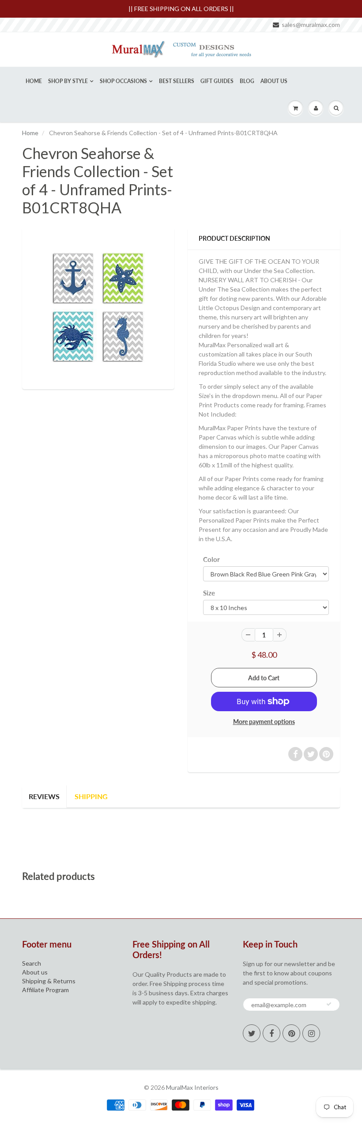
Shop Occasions (123, 81)
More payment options (264, 721)
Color (211, 559)
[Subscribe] (329, 1004)
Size (209, 593)
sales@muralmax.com (311, 24)
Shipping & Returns (48, 981)
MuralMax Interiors (192, 1087)
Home (34, 81)
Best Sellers (176, 81)
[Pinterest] (291, 1033)
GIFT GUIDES (217, 81)
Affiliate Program (45, 989)
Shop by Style (68, 81)
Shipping (91, 796)
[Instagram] (311, 1033)
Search (31, 963)
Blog (247, 81)
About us (35, 972)
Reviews (44, 796)
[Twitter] (251, 1033)
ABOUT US (273, 81)
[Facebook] (271, 1033)
